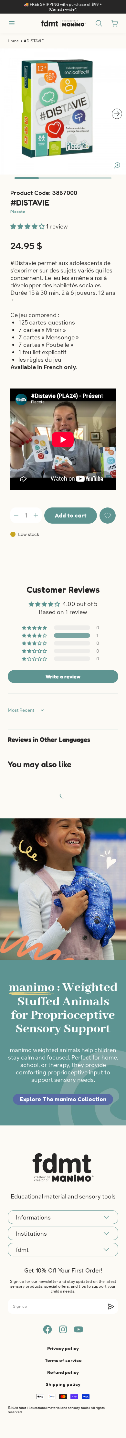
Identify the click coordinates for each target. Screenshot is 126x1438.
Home (13, 40)
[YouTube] (78, 1329)
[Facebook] (47, 1329)
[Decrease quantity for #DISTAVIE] (16, 515)
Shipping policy (63, 1384)
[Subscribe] (111, 1306)
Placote (17, 211)
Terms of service (63, 1360)
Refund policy (63, 1372)
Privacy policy (63, 1348)
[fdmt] (63, 23)
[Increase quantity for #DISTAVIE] (36, 515)
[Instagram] (63, 1329)
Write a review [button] (63, 676)
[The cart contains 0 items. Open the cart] (114, 23)
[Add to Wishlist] (108, 515)
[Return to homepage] (63, 1167)
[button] (28, 226)
